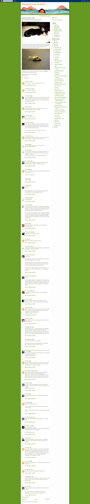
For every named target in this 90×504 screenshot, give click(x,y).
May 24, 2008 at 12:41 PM (30, 323)
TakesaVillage (29, 417)
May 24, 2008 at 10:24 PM (30, 398)
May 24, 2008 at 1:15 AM (30, 103)
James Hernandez (30, 275)
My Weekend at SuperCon (60, 84)
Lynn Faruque (29, 254)
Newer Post (24, 499)
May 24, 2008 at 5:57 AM (30, 182)
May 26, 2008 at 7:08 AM (30, 465)
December (57, 47)
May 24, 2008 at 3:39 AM (30, 146)
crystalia (28, 461)
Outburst (28, 197)
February (57, 123)
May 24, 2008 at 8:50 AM (30, 242)
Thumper (28, 318)
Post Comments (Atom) (32, 501)
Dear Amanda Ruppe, (59, 70)
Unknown (28, 81)
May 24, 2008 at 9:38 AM (30, 295)
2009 (55, 44)
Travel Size (57, 72)
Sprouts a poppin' (58, 105)
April (56, 120)
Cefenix (27, 299)
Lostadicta (28, 122)
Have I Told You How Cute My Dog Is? (32, 19)
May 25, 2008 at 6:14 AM (30, 422)
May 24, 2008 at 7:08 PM (30, 379)
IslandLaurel (29, 88)
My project (57, 89)
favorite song (57, 29)
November (57, 49)
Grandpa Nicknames (59, 90)
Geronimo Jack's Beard (57, 20)
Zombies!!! (57, 74)
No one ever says (58, 113)
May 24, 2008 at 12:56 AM (30, 85)
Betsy (27, 393)
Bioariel (28, 383)
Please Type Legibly (30, 370)
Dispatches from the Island (33, 4)
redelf (27, 185)
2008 (55, 45)
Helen (27, 361)
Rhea (27, 223)
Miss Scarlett (29, 232)
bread (55, 24)
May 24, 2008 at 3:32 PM (30, 346)
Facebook (56, 26)
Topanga (28, 204)
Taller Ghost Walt (58, 61)
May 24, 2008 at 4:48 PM (30, 357)
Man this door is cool (59, 118)
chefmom (28, 469)
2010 (55, 42)
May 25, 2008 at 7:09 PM (30, 443)
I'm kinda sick (58, 116)
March (56, 121)
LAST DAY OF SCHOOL (60, 110)
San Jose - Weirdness (59, 80)
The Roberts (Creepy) (59, 95)
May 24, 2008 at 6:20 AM (30, 201)
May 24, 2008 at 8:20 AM (30, 235)
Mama (27, 106)
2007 (55, 127)
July (56, 55)
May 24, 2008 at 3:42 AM (30, 157)
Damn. (56, 66)
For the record (58, 85)
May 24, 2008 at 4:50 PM (30, 367)
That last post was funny (60, 111)
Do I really (57, 115)
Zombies (56, 36)
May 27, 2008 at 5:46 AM (30, 473)
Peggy (27, 447)
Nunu (26, 75)
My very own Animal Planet (60, 97)
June (56, 57)
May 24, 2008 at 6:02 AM (30, 194)
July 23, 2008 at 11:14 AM (30, 495)
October (57, 50)
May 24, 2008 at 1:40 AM (30, 111)
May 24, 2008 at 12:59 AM (30, 92)
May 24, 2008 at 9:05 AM (30, 272)
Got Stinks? (57, 62)
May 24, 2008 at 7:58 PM (30, 390)
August (56, 54)
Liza (27, 486)
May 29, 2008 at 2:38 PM (30, 482)
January (57, 125)
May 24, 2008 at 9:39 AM (30, 304)
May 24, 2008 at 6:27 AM (30, 220)
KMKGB (28, 169)
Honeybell (28, 246)
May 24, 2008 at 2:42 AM (30, 132)
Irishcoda (28, 161)
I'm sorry (56, 87)
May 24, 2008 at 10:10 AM (30, 315)
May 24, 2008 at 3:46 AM (30, 165)
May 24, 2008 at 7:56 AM (30, 228)
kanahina (28, 95)
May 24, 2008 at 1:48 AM (30, 118)
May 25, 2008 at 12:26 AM (30, 413)
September (57, 52)
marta (27, 144)
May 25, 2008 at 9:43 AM (30, 434)
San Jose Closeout (59, 79)
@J (27, 239)
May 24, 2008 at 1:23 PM (30, 335)
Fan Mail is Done (58, 82)
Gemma (28, 115)
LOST (55, 32)
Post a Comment (25, 497)
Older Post (47, 499)
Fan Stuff (56, 27)
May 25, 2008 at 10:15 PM (30, 457)
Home (36, 499)
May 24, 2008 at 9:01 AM (30, 251)
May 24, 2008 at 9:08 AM (30, 287)
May (56, 59)
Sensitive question (59, 64)
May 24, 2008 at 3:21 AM (30, 140)
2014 (55, 40)
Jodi (27, 437)
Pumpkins (56, 35)
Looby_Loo (28, 425)
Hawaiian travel (57, 30)
